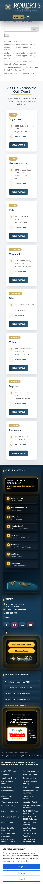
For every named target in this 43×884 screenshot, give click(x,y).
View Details (18, 145)
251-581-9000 (20, 359)
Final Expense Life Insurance (30, 791)
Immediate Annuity (31, 802)
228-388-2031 (20, 315)
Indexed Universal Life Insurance (32, 806)
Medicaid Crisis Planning (29, 835)
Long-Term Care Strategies (8, 835)
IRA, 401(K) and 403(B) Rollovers (30, 818)
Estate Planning (7, 791)
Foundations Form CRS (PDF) (15, 705)
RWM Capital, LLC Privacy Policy (17, 694)
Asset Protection (30, 775)
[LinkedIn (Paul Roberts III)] (22, 625)
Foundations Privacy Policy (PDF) (17, 682)
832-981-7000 (20, 136)
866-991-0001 (12, 613)
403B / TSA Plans (8, 771)
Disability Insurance (31, 787)
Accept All (21, 867)
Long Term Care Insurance (29, 829)
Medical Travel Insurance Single (30, 840)
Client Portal (18, 17)
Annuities (5, 775)
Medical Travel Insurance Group (8, 840)
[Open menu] (28, 17)
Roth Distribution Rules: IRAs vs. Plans (19, 73)
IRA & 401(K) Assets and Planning (31, 812)
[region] (21, 864)
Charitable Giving (8, 778)
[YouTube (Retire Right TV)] (30, 625)
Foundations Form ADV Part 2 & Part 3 (19, 688)
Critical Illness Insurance (7, 782)
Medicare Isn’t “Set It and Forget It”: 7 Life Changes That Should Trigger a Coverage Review (20, 47)
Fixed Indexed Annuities (7, 797)
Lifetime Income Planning (29, 823)
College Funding (29, 778)
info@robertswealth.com (16, 610)
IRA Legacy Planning (10, 817)
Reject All (21, 879)
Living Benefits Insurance (7, 829)
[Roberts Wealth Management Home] (21, 7)
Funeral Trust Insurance (28, 797)
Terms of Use (36, 756)
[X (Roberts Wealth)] (6, 633)
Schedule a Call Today (21, 645)
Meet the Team (21, 651)
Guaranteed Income (9, 802)
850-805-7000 (20, 444)
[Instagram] (14, 625)
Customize (22, 873)
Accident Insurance (31, 771)
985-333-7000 (20, 271)
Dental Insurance (8, 787)
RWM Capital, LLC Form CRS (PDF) (18, 700)
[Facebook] (6, 625)
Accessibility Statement (21, 756)
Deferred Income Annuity (30, 782)
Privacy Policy (6, 756)
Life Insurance (7, 822)
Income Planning (8, 805)
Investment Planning (9, 811)
